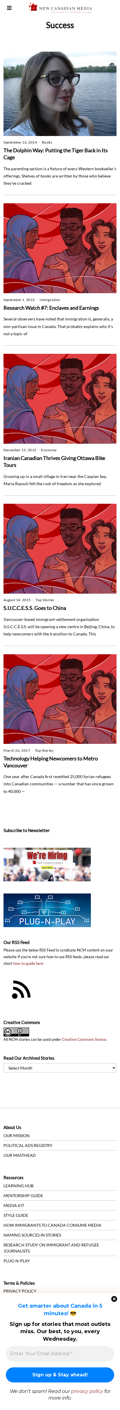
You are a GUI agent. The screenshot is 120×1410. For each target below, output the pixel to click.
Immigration (50, 300)
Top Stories (45, 600)
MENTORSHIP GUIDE (23, 1195)
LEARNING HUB (18, 1185)
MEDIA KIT (13, 1205)
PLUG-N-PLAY (16, 1260)
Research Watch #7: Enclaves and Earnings (51, 308)
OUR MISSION (16, 1135)
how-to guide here (28, 963)
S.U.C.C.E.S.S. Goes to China (34, 608)
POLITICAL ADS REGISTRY (27, 1145)
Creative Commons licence (84, 1039)
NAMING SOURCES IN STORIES (32, 1235)
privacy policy (87, 1391)
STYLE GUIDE (15, 1215)
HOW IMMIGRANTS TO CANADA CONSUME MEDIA (52, 1225)
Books (47, 142)
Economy (49, 450)
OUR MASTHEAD (19, 1155)
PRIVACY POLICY (19, 1290)
